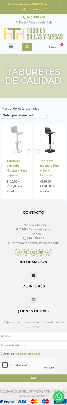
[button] (11, 46)
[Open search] (27, 47)
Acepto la (21, 353)
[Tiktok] (48, 252)
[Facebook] (26, 252)
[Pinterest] (33, 252)
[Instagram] (18, 252)
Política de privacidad (27, 353)
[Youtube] (41, 252)
